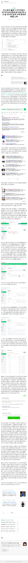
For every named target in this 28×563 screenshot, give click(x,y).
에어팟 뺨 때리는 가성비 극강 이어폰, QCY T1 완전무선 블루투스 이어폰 (14, 93)
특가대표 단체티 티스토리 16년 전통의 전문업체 (9, 492)
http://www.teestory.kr (6, 490)
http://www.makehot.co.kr (7, 500)
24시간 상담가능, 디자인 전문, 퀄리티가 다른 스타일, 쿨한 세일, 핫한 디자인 (9, 504)
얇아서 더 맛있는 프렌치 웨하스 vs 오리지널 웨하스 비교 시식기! (9, 531)
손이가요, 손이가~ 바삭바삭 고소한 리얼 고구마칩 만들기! (9, 528)
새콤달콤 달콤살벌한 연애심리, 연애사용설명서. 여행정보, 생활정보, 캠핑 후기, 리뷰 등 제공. (10, 546)
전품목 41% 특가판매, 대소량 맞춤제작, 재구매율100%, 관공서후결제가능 (9, 494)
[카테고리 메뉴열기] (25, 2)
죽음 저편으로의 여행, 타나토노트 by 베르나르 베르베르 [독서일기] (9, 522)
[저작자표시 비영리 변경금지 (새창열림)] (16, 512)
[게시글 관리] (7, 513)
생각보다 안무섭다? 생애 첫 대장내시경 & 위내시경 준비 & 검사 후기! (9, 526)
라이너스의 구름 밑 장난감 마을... (10, 543)
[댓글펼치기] (3, 537)
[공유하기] (5, 513)
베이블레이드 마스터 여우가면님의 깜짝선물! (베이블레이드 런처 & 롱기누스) (9, 524)
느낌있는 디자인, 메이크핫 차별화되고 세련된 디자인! (9, 502)
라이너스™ (6, 1)
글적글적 (14, 8)
